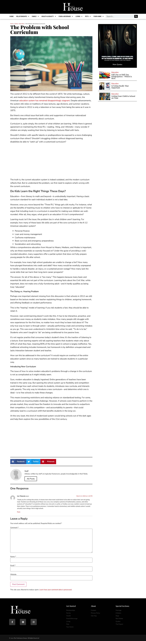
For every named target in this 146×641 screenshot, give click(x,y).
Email (12, 565)
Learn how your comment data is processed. (55, 589)
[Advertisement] (51, 161)
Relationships (21, 16)
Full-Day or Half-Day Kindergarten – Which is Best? (121, 76)
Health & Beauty (48, 16)
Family (34, 16)
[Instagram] (34, 622)
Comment (14, 527)
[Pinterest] (23, 622)
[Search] (136, 16)
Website (13, 574)
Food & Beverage (65, 16)
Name (13, 556)
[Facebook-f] (12, 622)
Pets (87, 16)
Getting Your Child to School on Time (123, 97)
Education (21, 23)
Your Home (97, 16)
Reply (18, 512)
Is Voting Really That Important (120, 87)
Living (78, 16)
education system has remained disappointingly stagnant (44, 100)
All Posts (31, 478)
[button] (18, 461)
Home (12, 16)
